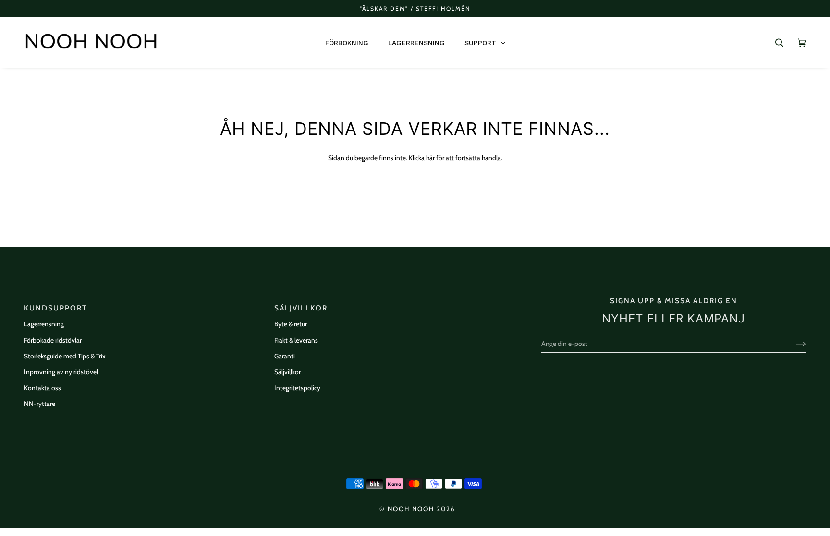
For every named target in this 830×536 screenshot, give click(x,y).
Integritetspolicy (297, 388)
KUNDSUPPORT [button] (55, 307)
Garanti (284, 356)
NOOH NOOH (411, 508)
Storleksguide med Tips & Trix (65, 356)
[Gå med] (793, 343)
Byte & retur (290, 324)
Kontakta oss (42, 388)
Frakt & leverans (296, 340)
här (430, 158)
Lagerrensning (44, 324)
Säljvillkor (287, 372)
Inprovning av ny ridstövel (61, 372)
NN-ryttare (39, 403)
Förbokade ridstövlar (53, 340)
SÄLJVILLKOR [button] (301, 307)
